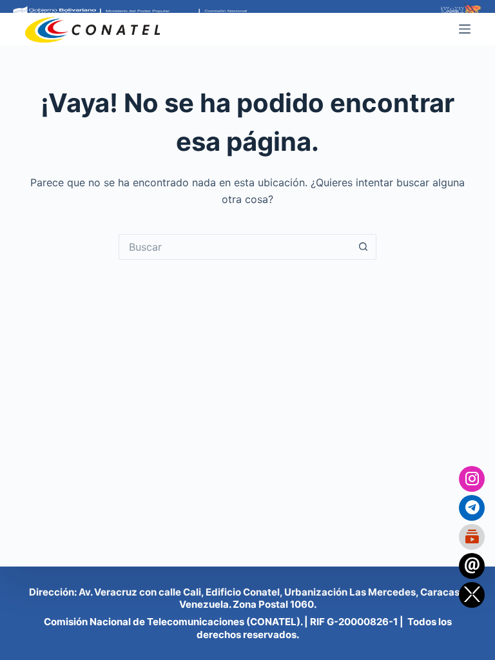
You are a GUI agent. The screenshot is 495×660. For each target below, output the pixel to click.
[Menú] (465, 29)
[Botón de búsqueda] (363, 247)
